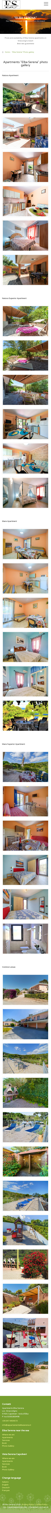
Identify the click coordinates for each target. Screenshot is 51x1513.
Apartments (7, 1437)
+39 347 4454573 (10, 1421)
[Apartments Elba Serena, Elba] (25, 98)
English (5, 1485)
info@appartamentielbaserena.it (16, 1425)
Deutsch (6, 1487)
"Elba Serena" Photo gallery (23, 52)
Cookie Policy (41, 1504)
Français (6, 1490)
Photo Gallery (8, 1446)
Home (7, 52)
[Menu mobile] (46, 4)
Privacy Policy (28, 1504)
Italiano (5, 1482)
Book (4, 1443)
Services (6, 1440)
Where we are (8, 1435)
